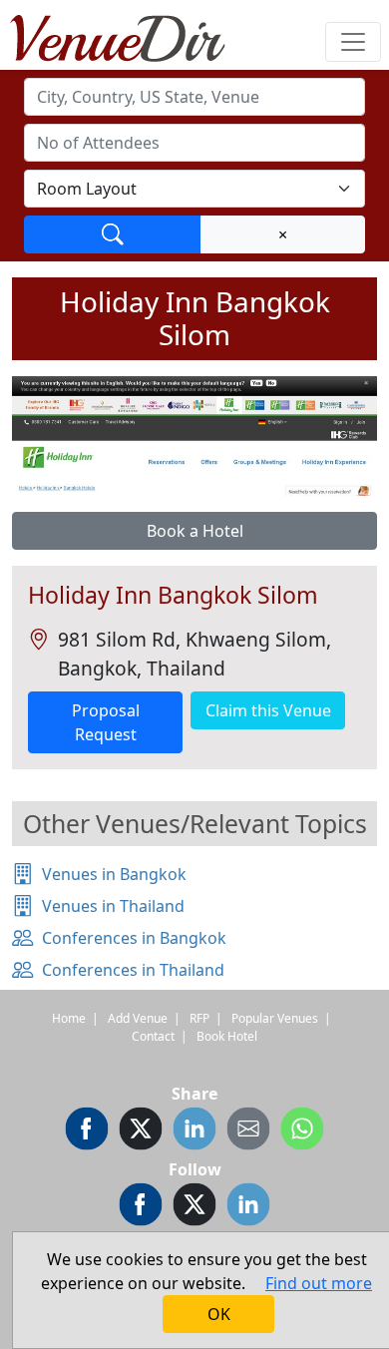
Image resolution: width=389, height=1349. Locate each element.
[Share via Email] (248, 1131)
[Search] (112, 234)
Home (69, 1018)
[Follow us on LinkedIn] (248, 1207)
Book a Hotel (195, 531)
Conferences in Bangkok (134, 938)
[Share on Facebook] (87, 1131)
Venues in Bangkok (114, 874)
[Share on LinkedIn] (194, 1131)
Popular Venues (274, 1018)
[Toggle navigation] (353, 42)
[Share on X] (141, 1131)
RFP (199, 1018)
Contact (153, 1036)
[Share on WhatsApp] (302, 1131)
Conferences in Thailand (133, 970)
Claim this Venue (268, 710)
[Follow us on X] (194, 1207)
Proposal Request (106, 722)
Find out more (318, 1283)
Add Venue (138, 1018)
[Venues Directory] (127, 35)
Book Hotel (226, 1036)
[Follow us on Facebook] (141, 1207)
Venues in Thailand (113, 906)
